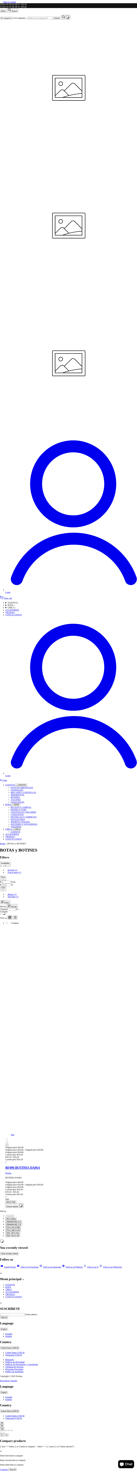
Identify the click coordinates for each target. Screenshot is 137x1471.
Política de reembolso (14, 1372)
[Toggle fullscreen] (9, 1430)
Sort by (3, 906)
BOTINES (15, 797)
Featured (9, 1216)
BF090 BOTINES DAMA (22, 1167)
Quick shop (10, 1202)
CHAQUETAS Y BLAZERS (23, 812)
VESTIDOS (16, 826)
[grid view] (9, 917)
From (13, 882)
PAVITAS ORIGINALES (22, 787)
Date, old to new (12, 1233)
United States (9, 1348)
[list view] (15, 917)
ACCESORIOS (12, 610)
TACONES (16, 800)
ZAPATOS (13, 603)
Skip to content (9, 2)
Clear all (12, 1470)
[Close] (2, 1423)
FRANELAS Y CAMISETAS (24, 817)
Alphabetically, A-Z (13, 1222)
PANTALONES (18, 819)
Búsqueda (9, 1359)
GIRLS (11, 607)
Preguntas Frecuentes (14, 1369)
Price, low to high (13, 1227)
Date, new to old (12, 1236)
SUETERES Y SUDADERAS (24, 824)
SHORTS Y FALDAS (20, 822)
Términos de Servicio (14, 1367)
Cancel (56, 18)
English (4, 1329)
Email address (31, 1314)
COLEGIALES (17, 802)
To (12, 885)
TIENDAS (10, 612)
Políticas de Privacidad (14, 1362)
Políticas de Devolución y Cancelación (21, 1364)
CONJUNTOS (17, 814)
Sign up (4, 1317)
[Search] (65, 17)
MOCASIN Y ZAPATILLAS (23, 792)
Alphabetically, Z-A (13, 1224)
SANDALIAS (17, 790)
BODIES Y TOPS (18, 810)
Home (2, 843)
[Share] (6, 1430)
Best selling (11, 1219)
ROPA (11, 605)
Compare (4, 1469)
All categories (20, 18)
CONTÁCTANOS (13, 615)
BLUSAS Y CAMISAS (21, 807)
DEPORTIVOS (17, 795)
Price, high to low (13, 1230)
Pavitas (8, 1173)
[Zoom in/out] (11, 1430)
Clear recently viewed (9, 1254)
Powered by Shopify (8, 1381)
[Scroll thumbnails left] (2, 1435)
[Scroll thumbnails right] (7, 1435)
